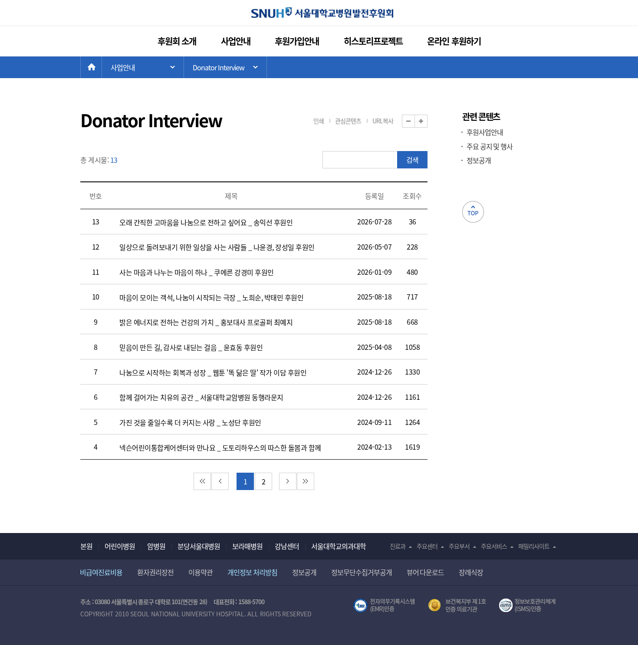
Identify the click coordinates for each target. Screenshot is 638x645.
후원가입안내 (297, 41)
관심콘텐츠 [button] (348, 120)
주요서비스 (494, 546)
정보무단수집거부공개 (361, 572)
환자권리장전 (155, 572)
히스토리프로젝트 (373, 41)
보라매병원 (247, 546)
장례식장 (471, 572)
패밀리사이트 (533, 546)
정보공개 (479, 160)
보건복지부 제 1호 (457, 605)
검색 (412, 160)
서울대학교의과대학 (338, 546)
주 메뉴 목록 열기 (143, 67)
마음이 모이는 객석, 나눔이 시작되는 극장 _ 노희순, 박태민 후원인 (211, 297)
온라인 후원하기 (454, 41)
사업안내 (235, 41)
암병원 (156, 546)
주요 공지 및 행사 (490, 146)
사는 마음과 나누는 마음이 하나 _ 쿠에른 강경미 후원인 (196, 272)
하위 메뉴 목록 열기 (225, 67)
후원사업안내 (485, 132)
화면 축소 (414, 121)
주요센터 (427, 546)
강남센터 (287, 546)
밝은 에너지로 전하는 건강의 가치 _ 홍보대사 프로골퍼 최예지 (206, 322)
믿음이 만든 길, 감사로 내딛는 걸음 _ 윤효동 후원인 (191, 347)
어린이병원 (120, 546)
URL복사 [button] (382, 120)
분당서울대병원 (199, 546)
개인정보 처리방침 (252, 572)
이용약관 (200, 572)
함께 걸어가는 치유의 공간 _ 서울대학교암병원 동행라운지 (201, 397)
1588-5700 (251, 601)
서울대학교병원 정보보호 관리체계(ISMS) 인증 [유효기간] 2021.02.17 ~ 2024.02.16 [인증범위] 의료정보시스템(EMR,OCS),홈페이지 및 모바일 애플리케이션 (528, 605)
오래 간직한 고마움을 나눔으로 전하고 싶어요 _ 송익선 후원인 (206, 222)
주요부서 (459, 546)
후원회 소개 (177, 41)
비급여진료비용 (101, 572)
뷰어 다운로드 (425, 572)
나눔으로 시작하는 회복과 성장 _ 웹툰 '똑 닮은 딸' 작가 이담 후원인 (212, 372)
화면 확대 (427, 121)
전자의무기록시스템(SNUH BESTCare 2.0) (384, 605)
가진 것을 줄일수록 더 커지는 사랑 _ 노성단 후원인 (190, 422)
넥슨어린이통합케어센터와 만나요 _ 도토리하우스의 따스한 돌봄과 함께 (220, 447)
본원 (86, 546)
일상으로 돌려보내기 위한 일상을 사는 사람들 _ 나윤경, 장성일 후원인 (217, 247)
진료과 (397, 546)
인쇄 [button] (318, 120)
